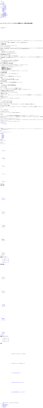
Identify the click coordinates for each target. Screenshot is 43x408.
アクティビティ (4, 16)
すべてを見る (1, 183)
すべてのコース (4, 12)
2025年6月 (3, 136)
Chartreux (3, 181)
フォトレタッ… (3, 277)
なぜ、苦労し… (3, 332)
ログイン (1, 16)
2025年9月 (3, 135)
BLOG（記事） (5, 123)
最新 (0, 143)
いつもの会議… (3, 225)
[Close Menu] (0, 7)
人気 (4, 143)
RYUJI (2, 150)
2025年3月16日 (4, 27)
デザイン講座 (4, 13)
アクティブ (3, 143)
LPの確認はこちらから (3, 122)
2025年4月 (3, 137)
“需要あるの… (3, 239)
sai (2, 173)
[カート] (0, 12)
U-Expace (1, 3)
